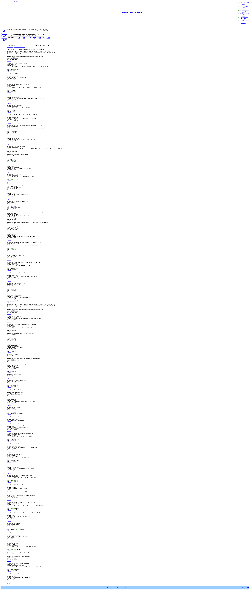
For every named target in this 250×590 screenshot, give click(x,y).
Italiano (243, 19)
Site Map (119, 587)
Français (243, 16)
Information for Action (132, 13)
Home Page (3, 31)
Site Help (4, 40)
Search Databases (4, 33)
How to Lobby (4, 36)
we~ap (44, 49)
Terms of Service (125, 587)
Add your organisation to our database (16, 47)
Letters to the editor (4, 39)
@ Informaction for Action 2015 (242, 587)
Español (243, 12)
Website (9, 61)
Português (243, 23)
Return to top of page (111, 587)
